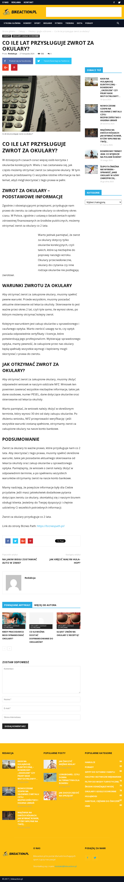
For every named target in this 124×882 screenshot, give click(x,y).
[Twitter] (119, 2)
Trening (69, 23)
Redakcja (12, 53)
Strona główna (12, 23)
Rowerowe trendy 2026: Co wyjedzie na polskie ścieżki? (111, 154)
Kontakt (28, 2)
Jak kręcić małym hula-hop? (64, 561)
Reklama (16, 2)
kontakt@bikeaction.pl (66, 866)
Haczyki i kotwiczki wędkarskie (103, 776)
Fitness (58, 23)
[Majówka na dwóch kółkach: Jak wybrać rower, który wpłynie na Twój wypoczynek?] (91, 132)
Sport (37, 23)
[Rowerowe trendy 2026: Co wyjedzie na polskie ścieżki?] (91, 154)
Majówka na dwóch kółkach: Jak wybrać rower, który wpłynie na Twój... (111, 135)
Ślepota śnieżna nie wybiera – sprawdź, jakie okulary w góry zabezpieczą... (109, 172)
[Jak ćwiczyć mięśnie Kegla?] (50, 764)
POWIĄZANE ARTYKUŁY (17, 605)
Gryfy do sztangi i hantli (100, 771)
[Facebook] (114, 2)
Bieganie (47, 23)
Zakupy (6, 36)
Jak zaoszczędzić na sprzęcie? (69, 794)
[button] (118, 23)
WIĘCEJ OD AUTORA (45, 605)
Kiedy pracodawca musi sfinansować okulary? (13, 635)
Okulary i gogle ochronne (26, 36)
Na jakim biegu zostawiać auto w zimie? (19, 561)
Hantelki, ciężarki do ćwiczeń (102, 801)
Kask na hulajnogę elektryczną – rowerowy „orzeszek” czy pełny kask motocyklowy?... (110, 87)
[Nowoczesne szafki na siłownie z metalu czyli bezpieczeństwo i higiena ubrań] (91, 108)
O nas (5, 2)
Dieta (79, 23)
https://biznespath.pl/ (51, 526)
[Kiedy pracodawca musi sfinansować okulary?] (14, 620)
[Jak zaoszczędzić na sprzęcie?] (50, 795)
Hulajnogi (91, 796)
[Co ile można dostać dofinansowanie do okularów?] (41, 620)
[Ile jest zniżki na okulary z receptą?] (68, 620)
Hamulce (90, 762)
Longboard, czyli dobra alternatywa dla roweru (69, 779)
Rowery (27, 23)
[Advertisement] (84, 12)
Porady (89, 23)
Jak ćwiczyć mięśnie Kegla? (67, 763)
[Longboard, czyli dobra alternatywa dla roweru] (50, 777)
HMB (87, 806)
